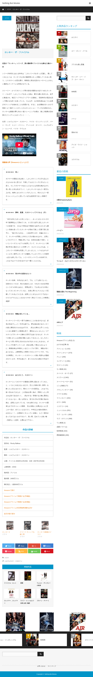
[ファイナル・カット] (11, 575)
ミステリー (61, 406)
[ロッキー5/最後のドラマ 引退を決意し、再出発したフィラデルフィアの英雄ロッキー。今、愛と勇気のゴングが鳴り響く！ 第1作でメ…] (45, 525)
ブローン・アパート (43, 600)
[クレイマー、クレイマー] (11, 593)
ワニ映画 (60, 423)
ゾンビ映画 (61, 386)
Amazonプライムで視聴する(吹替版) (17, 502)
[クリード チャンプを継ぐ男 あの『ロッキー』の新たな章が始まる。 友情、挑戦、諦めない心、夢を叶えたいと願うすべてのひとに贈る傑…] (27, 525)
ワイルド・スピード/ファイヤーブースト (71, 261)
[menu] (90, 3)
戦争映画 (60, 431)
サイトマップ (52, 666)
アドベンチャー (62, 353)
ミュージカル (61, 410)
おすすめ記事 (61, 344)
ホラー (59, 402)
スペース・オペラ (63, 373)
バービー (60, 230)
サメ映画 (60, 369)
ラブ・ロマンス (62, 418)
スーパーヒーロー (63, 381)
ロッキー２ (6, 532)
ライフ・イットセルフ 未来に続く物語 (27, 602)
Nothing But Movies (11, 3)
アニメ (59, 357)
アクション (62, 240)
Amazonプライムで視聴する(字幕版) (17, 496)
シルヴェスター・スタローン (13, 561)
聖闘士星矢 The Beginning (67, 292)
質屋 (21, 583)
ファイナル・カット (10, 583)
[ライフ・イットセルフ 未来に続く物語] (27, 593)
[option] (15, 621)
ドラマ (7, 18)
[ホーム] (3, 9)
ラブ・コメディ (62, 414)
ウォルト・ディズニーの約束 (43, 584)
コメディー (62, 209)
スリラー (60, 377)
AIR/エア (60, 322)
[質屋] (27, 575)
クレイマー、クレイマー (11, 602)
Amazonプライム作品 (64, 340)
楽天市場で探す (9, 514)
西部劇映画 (61, 435)
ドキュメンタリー (63, 390)
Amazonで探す (9, 490)
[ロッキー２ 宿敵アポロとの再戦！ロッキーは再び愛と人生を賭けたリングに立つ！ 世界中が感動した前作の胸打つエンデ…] (10, 525)
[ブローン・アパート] (44, 593)
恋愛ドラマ (61, 427)
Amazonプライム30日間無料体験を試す (18, 508)
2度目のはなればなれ (64, 200)
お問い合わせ (41, 666)
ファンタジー (61, 398)
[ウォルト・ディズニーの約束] (44, 575)
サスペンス (61, 365)
